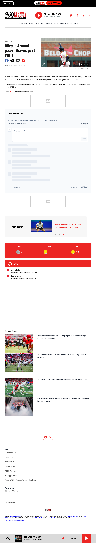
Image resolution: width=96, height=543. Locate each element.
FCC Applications (11, 475)
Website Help (10, 502)
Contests (49, 23)
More (76, 23)
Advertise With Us (66, 23)
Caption (84, 64)
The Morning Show (52, 14)
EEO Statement (10, 453)
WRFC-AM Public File (12, 471)
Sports (8, 42)
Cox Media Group (15, 516)
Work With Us (10, 462)
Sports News (22, 23)
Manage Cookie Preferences (14, 521)
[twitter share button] (12, 60)
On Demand (39, 23)
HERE (11, 92)
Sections (6, 3)
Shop (56, 23)
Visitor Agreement (73, 516)
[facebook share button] (7, 60)
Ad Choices (38, 517)
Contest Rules (10, 466)
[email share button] (18, 60)
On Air (31, 23)
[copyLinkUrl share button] (23, 60)
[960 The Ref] (48, 3)
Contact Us (9, 457)
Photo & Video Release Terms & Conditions (21, 480)
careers (54, 517)
